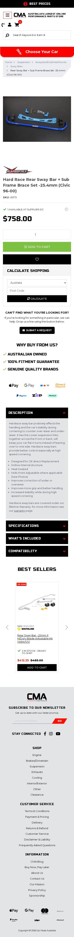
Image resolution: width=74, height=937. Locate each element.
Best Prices (40, 4)
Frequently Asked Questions (37, 845)
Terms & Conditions (37, 811)
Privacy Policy (37, 890)
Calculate (38, 298)
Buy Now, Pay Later (37, 867)
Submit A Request (39, 330)
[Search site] (7, 35)
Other (37, 789)
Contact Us (37, 878)
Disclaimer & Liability (37, 839)
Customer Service (37, 833)
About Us (37, 872)
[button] (3, 25)
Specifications (23, 526)
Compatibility (22, 551)
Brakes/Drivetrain (37, 760)
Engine (37, 755)
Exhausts (37, 771)
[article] (37, 630)
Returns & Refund (37, 828)
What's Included (24, 538)
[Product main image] (37, 119)
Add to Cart (38, 247)
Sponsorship (37, 895)
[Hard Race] (18, 169)
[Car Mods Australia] (20, 15)
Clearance (37, 794)
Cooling (37, 777)
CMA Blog (37, 861)
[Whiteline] (25, 629)
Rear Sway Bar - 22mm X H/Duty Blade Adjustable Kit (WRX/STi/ (35, 639)
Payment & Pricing (37, 816)
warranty (19, 510)
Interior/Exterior (37, 783)
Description (20, 413)
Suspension (37, 766)
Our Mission (37, 884)
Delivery (37, 822)
